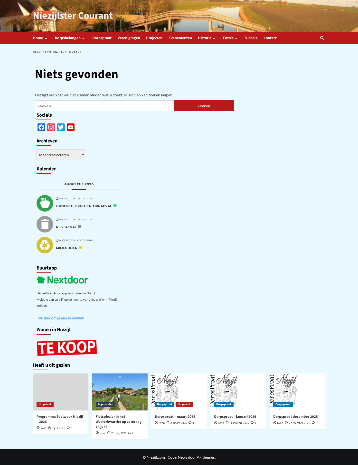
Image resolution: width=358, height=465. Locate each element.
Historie (204, 38)
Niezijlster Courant (73, 16)
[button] (322, 38)
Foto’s (228, 38)
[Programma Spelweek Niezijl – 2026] (60, 391)
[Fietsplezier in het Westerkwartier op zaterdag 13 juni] (120, 391)
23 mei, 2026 (118, 433)
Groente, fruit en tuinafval (84, 206)
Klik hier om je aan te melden (60, 318)
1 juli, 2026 (58, 428)
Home (38, 38)
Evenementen (180, 38)
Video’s (251, 38)
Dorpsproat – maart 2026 (175, 416)
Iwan (43, 428)
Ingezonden (105, 404)
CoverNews (177, 457)
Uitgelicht (45, 404)
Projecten (154, 38)
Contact (270, 38)
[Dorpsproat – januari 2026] (238, 391)
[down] (46, 38)
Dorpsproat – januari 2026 (235, 416)
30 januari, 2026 (239, 423)
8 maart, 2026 (178, 423)
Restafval (66, 227)
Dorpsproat (102, 38)
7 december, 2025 (299, 423)
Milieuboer (66, 248)
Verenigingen (129, 38)
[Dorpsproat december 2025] (297, 391)
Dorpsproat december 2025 (295, 416)
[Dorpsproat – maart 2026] (179, 391)
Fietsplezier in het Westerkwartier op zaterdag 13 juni (118, 421)
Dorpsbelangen (68, 38)
